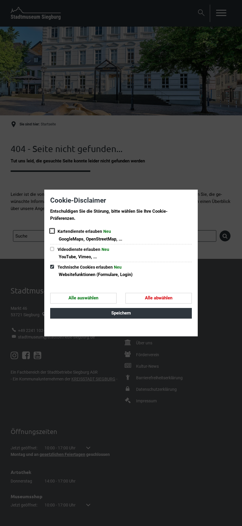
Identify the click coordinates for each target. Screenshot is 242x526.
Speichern (121, 313)
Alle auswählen (83, 298)
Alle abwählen (158, 298)
